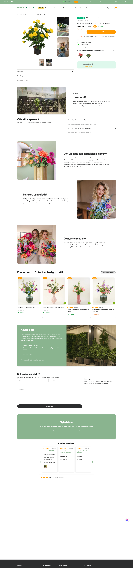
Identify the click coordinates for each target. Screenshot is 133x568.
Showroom (66, 8)
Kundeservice (58, 8)
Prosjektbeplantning (76, 8)
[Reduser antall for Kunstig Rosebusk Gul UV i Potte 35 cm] (78, 32)
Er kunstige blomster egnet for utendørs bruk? (80, 128)
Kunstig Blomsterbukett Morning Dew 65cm (103, 309)
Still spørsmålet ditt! (22, 80)
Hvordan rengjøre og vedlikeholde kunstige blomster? (82, 124)
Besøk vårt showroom (31, 345)
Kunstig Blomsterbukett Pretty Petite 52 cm (53, 307)
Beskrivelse (20, 71)
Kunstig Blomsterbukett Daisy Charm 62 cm (78, 309)
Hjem (18, 14)
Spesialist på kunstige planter (33, 360)
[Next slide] (92, 462)
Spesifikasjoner (21, 76)
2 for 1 (41, 8)
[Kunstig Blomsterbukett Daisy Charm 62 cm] (79, 291)
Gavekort (86, 8)
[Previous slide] (40, 462)
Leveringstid (27, 355)
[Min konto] (111, 7)
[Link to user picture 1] (45, 466)
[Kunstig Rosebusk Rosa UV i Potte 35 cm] (81, 55)
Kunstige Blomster (25, 14)
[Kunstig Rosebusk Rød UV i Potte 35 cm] (89, 55)
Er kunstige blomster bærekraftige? (77, 119)
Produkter (48, 8)
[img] (46, 448)
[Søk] (108, 7)
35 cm (80, 60)
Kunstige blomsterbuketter (108, 272)
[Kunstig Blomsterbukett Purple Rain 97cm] (29, 291)
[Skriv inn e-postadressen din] (79, 431)
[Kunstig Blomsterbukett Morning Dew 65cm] (104, 291)
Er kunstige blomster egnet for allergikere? (79, 132)
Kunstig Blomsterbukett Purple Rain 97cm (28, 307)
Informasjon (63, 565)
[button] (80, 29)
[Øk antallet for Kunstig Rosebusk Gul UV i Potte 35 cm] (83, 32)
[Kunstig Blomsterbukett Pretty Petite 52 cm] (54, 291)
